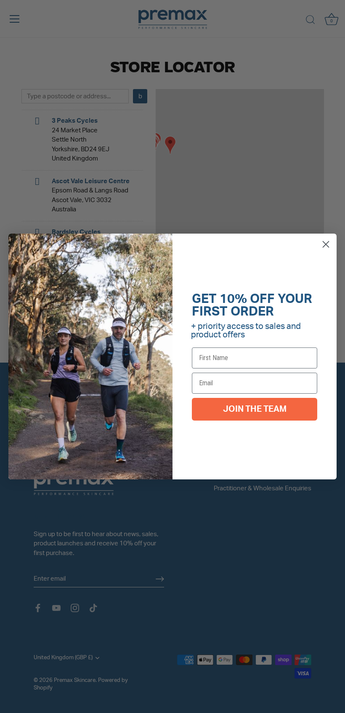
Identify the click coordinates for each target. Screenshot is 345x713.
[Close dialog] (325, 244)
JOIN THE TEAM (255, 409)
